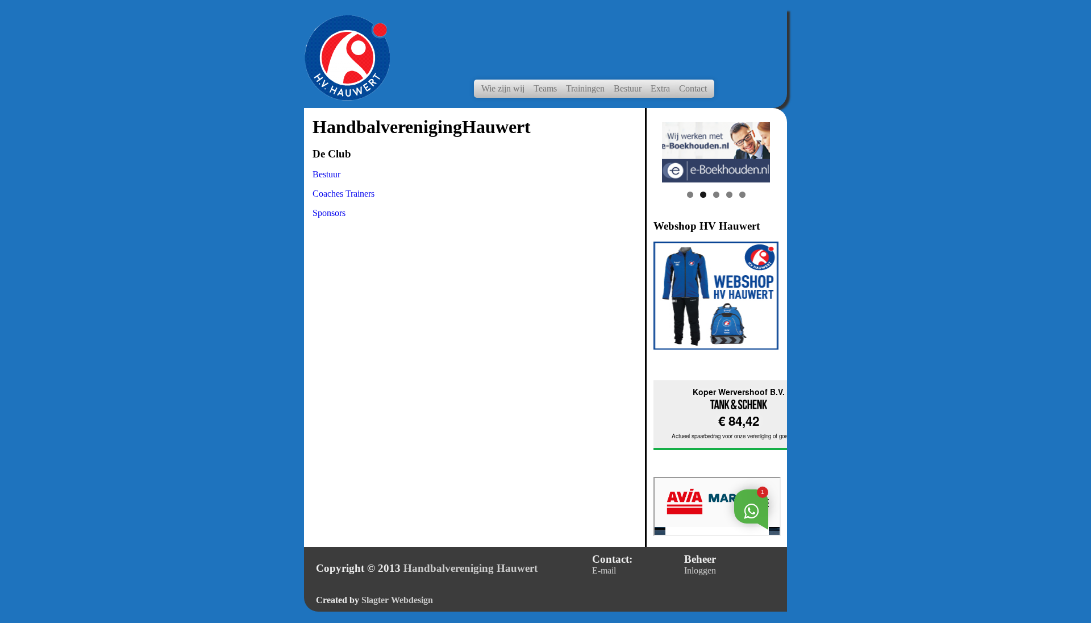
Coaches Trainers (343, 193)
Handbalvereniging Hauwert (470, 568)
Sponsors (329, 213)
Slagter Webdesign (397, 600)
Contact (693, 88)
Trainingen (585, 88)
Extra (660, 88)
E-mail (604, 570)
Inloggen (700, 570)
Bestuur (628, 88)
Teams (545, 88)
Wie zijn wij (502, 88)
